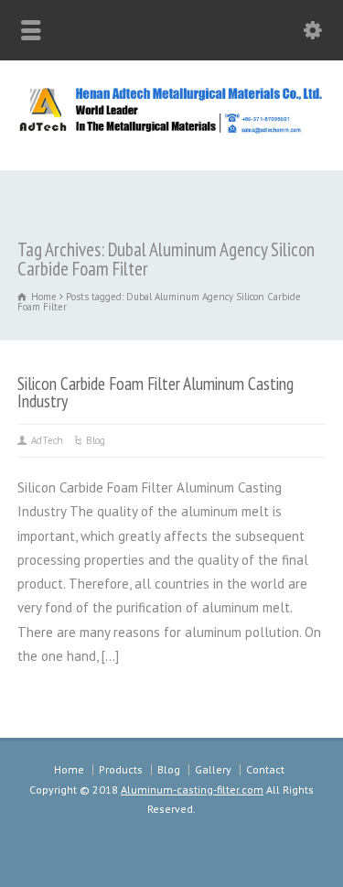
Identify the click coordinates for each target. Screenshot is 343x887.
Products (121, 769)
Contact (265, 769)
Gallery (213, 769)
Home (69, 769)
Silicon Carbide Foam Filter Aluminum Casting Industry (155, 392)
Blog (95, 440)
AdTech (47, 440)
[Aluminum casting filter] (171, 130)
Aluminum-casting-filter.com (192, 789)
